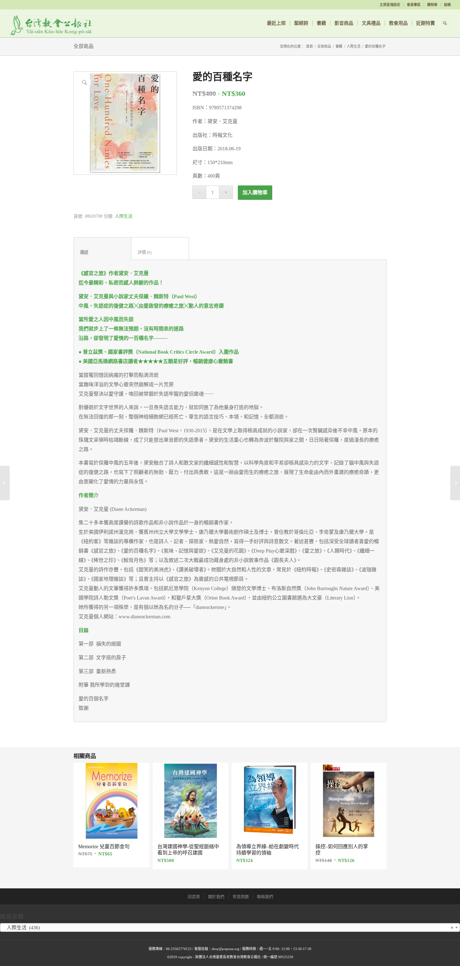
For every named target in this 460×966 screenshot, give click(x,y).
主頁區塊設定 (390, 5)
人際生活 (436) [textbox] (228, 927)
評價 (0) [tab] (160, 252)
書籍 (338, 46)
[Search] (445, 23)
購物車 (432, 5)
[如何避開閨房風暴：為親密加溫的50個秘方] (5, 483)
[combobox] (230, 927)
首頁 (309, 46)
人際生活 (353, 46)
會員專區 (414, 5)
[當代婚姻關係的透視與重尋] (455, 483)
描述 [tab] (102, 252)
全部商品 (84, 46)
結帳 (447, 5)
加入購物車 (255, 192)
